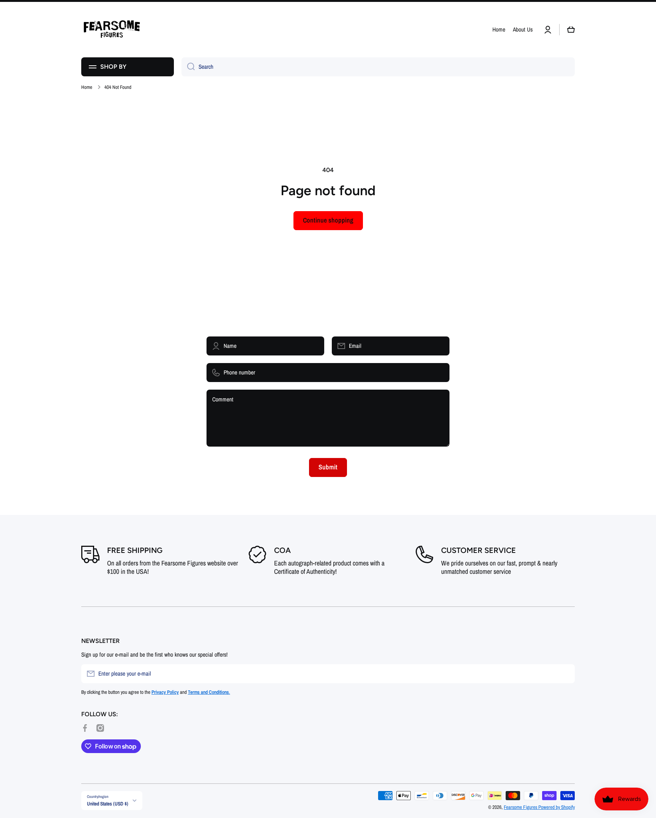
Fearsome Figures (521, 807)
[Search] (188, 66)
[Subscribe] (565, 673)
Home (86, 87)
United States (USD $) (107, 803)
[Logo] (111, 29)
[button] (571, 29)
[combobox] (378, 66)
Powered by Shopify (556, 807)
